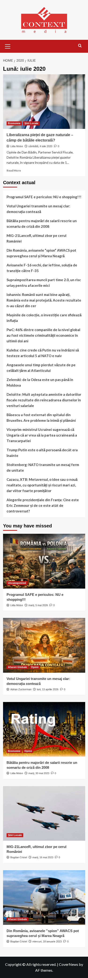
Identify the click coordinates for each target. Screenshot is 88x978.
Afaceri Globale (17, 667)
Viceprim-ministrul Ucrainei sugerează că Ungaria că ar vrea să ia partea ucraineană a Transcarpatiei (42, 435)
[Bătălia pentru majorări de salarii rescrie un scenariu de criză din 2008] (44, 729)
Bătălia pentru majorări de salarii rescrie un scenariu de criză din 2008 (42, 223)
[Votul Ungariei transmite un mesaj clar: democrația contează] (44, 645)
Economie (14, 123)
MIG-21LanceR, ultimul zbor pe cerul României (36, 238)
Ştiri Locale (31, 123)
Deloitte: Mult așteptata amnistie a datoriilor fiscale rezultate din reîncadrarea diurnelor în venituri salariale (44, 400)
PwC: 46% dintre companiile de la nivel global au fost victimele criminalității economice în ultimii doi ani (43, 335)
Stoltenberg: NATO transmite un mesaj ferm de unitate (43, 467)
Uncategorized (17, 583)
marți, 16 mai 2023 (42, 857)
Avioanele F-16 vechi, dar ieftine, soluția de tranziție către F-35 (42, 268)
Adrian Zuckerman (20, 689)
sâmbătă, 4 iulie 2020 (40, 146)
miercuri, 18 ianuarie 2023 (47, 941)
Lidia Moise (16, 146)
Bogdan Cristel (18, 857)
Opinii (34, 667)
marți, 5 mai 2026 (38, 605)
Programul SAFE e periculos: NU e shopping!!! (44, 197)
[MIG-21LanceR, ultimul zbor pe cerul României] (44, 813)
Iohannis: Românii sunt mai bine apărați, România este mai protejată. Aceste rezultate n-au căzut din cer (44, 300)
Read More (14, 170)
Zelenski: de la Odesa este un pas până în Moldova (40, 382)
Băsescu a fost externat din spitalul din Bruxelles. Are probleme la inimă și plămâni (41, 417)
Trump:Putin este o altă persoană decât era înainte (42, 453)
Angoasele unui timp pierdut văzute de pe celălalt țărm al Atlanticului (41, 368)
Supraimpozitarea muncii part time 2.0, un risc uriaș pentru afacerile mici (44, 282)
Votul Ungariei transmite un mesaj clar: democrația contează (38, 209)
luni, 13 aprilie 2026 (47, 689)
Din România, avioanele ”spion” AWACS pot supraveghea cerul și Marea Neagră (41, 253)
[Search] (80, 46)
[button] (7, 46)
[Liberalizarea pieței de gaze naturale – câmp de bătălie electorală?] (44, 101)
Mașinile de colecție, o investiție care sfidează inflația (44, 318)
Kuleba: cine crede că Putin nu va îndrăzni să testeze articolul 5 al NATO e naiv (43, 353)
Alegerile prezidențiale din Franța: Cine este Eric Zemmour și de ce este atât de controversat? (43, 505)
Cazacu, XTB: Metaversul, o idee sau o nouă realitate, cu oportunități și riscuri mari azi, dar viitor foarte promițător (42, 485)
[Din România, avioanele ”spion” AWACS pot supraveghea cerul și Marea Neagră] (44, 897)
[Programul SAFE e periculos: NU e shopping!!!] (44, 561)
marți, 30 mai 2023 (38, 773)
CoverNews (68, 964)
